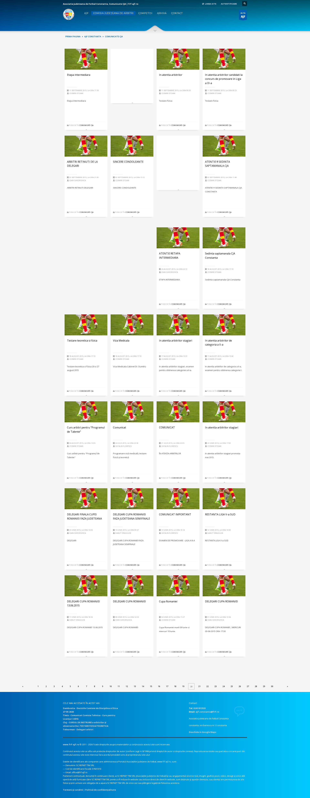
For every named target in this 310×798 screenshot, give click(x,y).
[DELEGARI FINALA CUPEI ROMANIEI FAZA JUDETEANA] (86, 499)
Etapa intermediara (78, 75)
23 (215, 686)
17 (167, 686)
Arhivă (161, 13)
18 (175, 686)
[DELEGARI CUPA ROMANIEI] (132, 586)
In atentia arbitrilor (170, 75)
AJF (86, 13)
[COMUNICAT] (178, 412)
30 (272, 686)
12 (127, 686)
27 (248, 686)
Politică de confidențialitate (100, 789)
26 (240, 686)
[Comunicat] (132, 412)
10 (110, 686)
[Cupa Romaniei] (178, 586)
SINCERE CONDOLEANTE (128, 162)
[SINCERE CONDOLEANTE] (132, 146)
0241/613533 (199, 708)
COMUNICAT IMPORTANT (175, 514)
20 (192, 686)
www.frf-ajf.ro (71, 744)
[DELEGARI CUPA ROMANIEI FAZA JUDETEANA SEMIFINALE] (132, 499)
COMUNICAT (167, 427)
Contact (176, 13)
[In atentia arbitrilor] (178, 59)
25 (232, 686)
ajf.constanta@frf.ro (207, 711)
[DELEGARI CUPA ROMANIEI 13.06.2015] (86, 586)
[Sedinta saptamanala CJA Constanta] (224, 238)
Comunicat (119, 427)
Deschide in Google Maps (202, 732)
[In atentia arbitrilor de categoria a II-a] (224, 325)
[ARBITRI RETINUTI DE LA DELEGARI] (86, 146)
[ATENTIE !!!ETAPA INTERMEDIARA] (178, 238)
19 (183, 686)
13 (135, 686)
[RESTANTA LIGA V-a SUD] (224, 499)
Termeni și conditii (73, 789)
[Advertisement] (132, 74)
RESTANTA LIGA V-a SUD (220, 514)
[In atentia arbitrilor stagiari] (178, 325)
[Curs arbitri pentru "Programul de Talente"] (86, 412)
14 (143, 686)
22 (207, 686)
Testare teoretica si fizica (82, 340)
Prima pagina (73, 36)
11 (119, 686)
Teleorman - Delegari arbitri (78, 729)
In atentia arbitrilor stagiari (175, 340)
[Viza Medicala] (132, 325)
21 (199, 686)
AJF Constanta (92, 36)
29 (264, 686)
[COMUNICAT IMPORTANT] (178, 499)
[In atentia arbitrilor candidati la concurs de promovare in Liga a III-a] (224, 59)
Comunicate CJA (86, 125)
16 (159, 686)
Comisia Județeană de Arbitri (113, 13)
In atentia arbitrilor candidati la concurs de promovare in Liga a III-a (224, 79)
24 (223, 686)
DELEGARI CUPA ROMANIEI (129, 601)
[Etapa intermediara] (86, 59)
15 (151, 686)
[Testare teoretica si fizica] (86, 325)
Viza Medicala (121, 340)
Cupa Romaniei (168, 601)
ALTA (243, 15)
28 (256, 686)
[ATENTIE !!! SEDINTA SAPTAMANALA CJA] (224, 146)
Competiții (145, 13)
